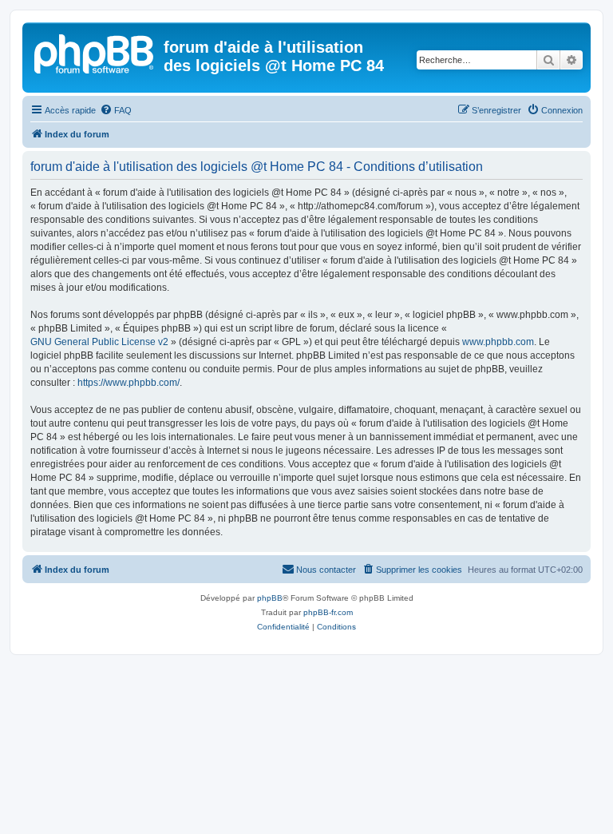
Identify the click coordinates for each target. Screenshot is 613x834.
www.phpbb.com (498, 342)
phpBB (270, 598)
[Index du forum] (95, 51)
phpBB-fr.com (328, 612)
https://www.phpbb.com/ (128, 382)
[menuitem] (116, 110)
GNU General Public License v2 (99, 342)
